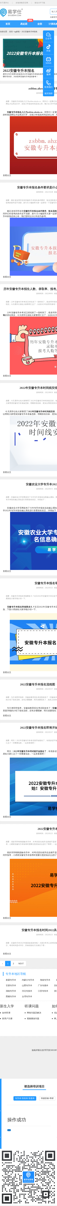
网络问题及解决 (34, 1013)
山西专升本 (27, 985)
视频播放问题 (33, 1018)
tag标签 (17, 32)
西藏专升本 (11, 996)
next (21, 963)
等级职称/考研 (47, 1098)
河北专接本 (27, 991)
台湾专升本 (27, 996)
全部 (39, 24)
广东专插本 (43, 985)
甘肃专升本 (11, 985)
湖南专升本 (11, 991)
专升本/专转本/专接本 (25, 1098)
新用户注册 (7, 1018)
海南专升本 (45, 980)
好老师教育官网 (22, 3)
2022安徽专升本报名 (29, 32)
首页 (8, 24)
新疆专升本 (11, 980)
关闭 (9, 1130)
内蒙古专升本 (28, 980)
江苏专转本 (43, 991)
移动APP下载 (40, 3)
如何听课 (6, 1013)
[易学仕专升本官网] (11, 16)
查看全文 (7, 175)
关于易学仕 (4, 3)
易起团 (23, 24)
